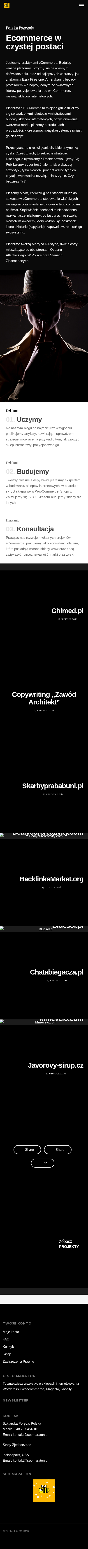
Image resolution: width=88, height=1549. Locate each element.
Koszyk (8, 1347)
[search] (72, 5)
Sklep (7, 1354)
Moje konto (11, 1332)
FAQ (6, 1339)
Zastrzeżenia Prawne (18, 1361)
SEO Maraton (31, 108)
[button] (81, 5)
